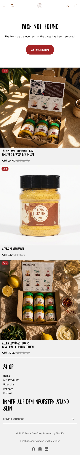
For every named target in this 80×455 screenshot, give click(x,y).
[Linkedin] (46, 449)
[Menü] (4, 5)
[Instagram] (40, 449)
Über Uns (8, 384)
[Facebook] (33, 449)
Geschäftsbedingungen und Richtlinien (40, 441)
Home (6, 375)
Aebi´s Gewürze (33, 433)
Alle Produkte (11, 380)
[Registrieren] (73, 419)
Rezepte (8, 388)
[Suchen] (12, 5)
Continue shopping (40, 49)
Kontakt (7, 393)
